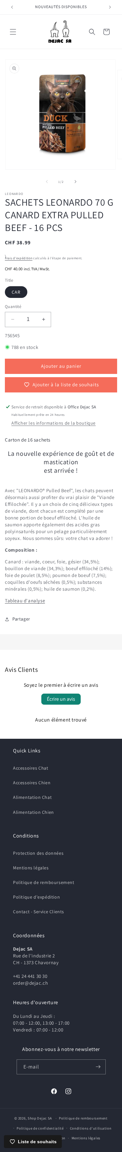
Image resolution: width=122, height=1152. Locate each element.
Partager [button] (21, 619)
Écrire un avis (61, 699)
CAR (16, 292)
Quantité (13, 306)
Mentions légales (31, 868)
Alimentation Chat (32, 797)
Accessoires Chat (30, 768)
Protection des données (38, 853)
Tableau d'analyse (25, 600)
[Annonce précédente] (12, 7)
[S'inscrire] (98, 1066)
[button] (13, 32)
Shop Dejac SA (40, 1118)
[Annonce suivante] (110, 7)
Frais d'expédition (19, 258)
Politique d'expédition (36, 897)
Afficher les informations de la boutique (53, 423)
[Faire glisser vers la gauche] (47, 181)
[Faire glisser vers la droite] (75, 181)
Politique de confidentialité (40, 1128)
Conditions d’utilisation (91, 1128)
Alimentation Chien (33, 812)
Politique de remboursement (44, 882)
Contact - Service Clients (38, 912)
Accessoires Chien (31, 783)
